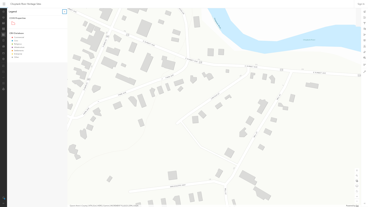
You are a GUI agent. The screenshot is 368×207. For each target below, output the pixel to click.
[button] (357, 175)
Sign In (361, 4)
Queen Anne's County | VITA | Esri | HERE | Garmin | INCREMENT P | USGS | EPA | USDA (104, 206)
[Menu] (4, 4)
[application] (184, 107)
